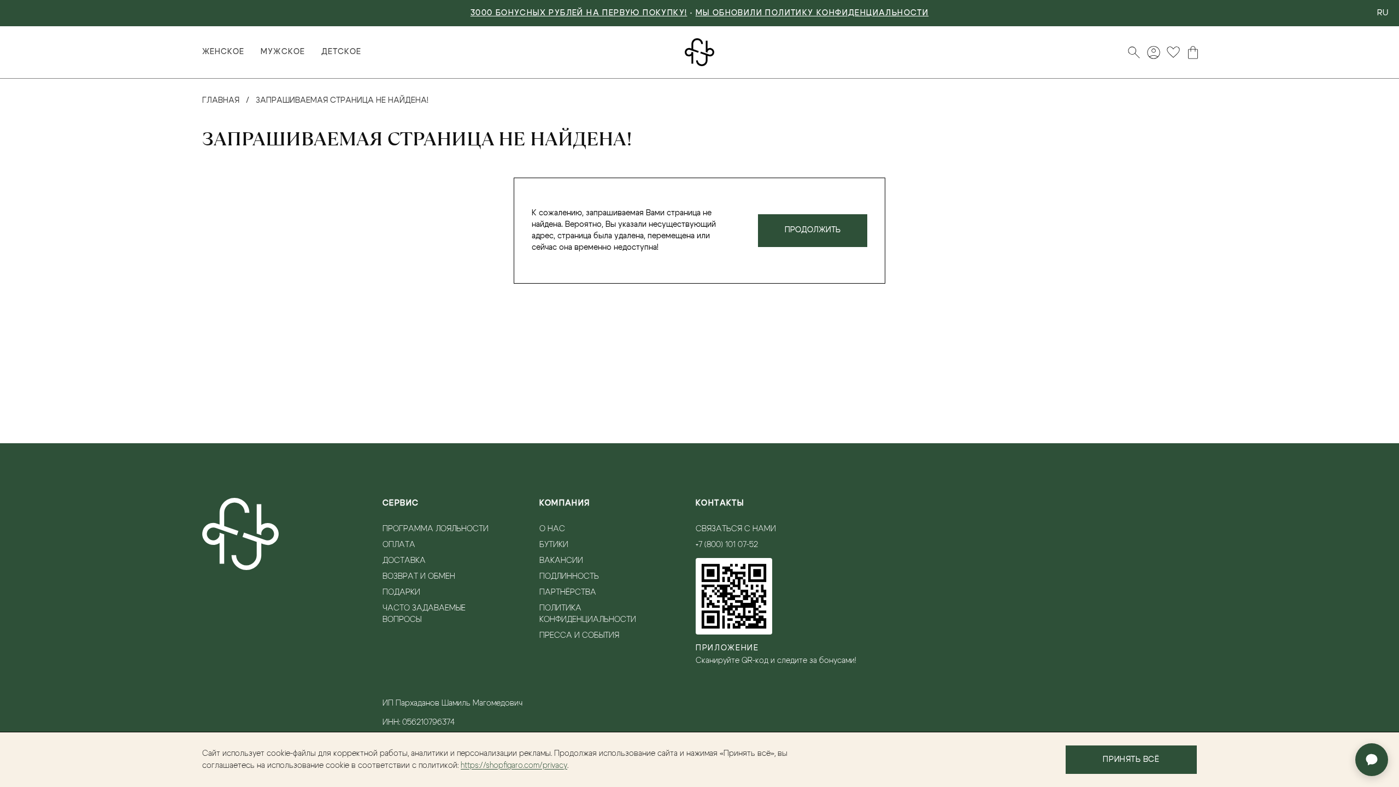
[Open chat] (1371, 759)
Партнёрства (567, 592)
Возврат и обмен (419, 576)
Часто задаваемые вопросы (424, 614)
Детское (341, 52)
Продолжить (812, 230)
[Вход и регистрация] (1153, 52)
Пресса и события (579, 635)
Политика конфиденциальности (587, 614)
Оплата (399, 545)
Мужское (282, 52)
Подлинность (569, 576)
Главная (220, 100)
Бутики (553, 545)
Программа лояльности (436, 529)
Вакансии (561, 561)
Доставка (404, 561)
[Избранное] (1173, 52)
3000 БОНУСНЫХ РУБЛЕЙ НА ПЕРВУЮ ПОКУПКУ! (579, 13)
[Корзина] (1193, 52)
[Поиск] (1134, 52)
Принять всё (1131, 759)
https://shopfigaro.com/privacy (514, 766)
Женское (223, 52)
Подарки (401, 592)
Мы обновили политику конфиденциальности (812, 13)
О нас (552, 529)
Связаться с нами (736, 529)
